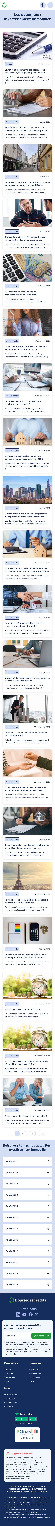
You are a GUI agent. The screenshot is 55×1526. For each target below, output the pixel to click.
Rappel (7, 1381)
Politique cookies (10, 1402)
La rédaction (9, 1373)
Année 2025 (12, 1172)
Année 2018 (12, 1239)
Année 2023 (12, 1183)
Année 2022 (12, 1195)
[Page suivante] (43, 1133)
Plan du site (8, 1406)
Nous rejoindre (9, 1377)
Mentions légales (10, 1394)
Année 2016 (12, 1262)
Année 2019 (12, 1228)
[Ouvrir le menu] (50, 5)
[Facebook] (31, 1314)
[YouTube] (24, 1314)
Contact (32, 1381)
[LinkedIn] (18, 1314)
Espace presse (34, 1377)
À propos (7, 1369)
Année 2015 (12, 1273)
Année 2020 (12, 1217)
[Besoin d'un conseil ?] (43, 5)
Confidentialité (9, 1398)
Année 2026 (12, 1161)
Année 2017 (12, 1251)
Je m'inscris (39, 1336)
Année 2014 (12, 1284)
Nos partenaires (35, 1373)
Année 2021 (12, 1206)
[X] (37, 1314)
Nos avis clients (35, 1369)
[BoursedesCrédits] (27, 1300)
